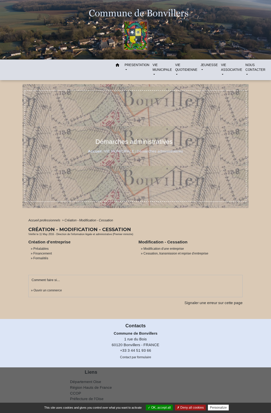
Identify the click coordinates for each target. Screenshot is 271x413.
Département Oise (85, 382)
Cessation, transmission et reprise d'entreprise (175, 253)
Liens (91, 372)
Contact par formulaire (135, 357)
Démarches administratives (160, 151)
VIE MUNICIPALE (119, 151)
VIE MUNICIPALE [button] (162, 67)
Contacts (135, 325)
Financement (42, 253)
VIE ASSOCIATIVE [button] (231, 67)
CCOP (75, 393)
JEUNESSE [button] (209, 65)
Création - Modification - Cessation (88, 220)
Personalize (218, 407)
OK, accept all (160, 407)
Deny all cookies (192, 407)
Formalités (40, 258)
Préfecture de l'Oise (87, 399)
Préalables (41, 248)
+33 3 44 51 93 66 (135, 350)
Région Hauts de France (91, 387)
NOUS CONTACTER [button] (255, 67)
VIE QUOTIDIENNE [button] (186, 67)
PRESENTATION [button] (137, 65)
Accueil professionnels (44, 220)
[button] (117, 65)
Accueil (95, 151)
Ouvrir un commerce (48, 290)
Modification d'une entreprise (163, 248)
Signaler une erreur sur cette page (214, 303)
